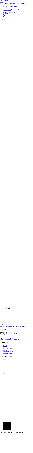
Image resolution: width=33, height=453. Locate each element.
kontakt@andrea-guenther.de (11, 339)
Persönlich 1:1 (10, 7)
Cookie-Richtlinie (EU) (9, 353)
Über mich (6, 13)
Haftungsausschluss (8, 351)
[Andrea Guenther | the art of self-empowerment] (12, 3)
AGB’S (5, 347)
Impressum (6, 350)
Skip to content (4, 0)
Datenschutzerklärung (8, 348)
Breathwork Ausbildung (9, 12)
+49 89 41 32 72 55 (9, 338)
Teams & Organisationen (12, 9)
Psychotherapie (7, 10)
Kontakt (5, 346)
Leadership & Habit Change (10, 6)
